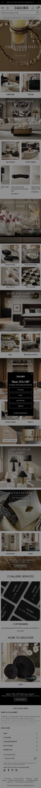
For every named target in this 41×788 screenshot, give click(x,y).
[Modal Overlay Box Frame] (20, 394)
